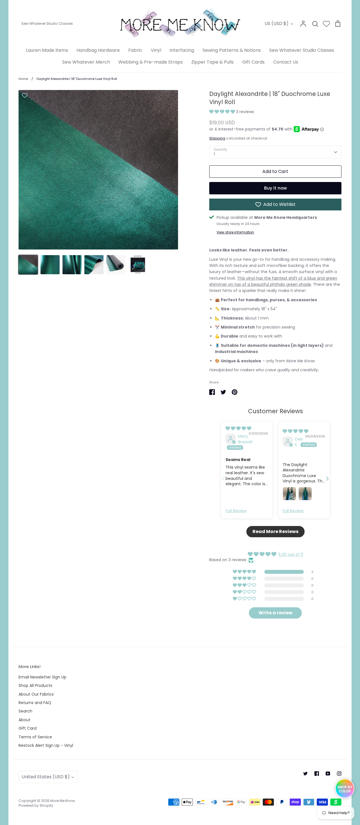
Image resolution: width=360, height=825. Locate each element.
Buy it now (275, 188)
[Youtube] (328, 773)
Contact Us (285, 62)
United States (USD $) (46, 777)
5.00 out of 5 (290, 554)
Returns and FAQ (35, 702)
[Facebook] (316, 773)
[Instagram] (339, 773)
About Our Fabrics (36, 694)
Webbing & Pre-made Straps (150, 62)
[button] (222, 111)
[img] (238, 428)
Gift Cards (253, 62)
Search (25, 711)
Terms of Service (35, 737)
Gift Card (28, 728)
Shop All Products (35, 685)
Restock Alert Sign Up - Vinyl (46, 745)
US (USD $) (277, 23)
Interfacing (182, 50)
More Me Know (62, 800)
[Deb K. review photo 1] (289, 493)
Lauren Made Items (47, 50)
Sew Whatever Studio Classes (301, 50)
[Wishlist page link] (326, 23)
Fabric (135, 50)
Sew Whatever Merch (86, 62)
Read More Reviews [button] (275, 531)
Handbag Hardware (98, 50)
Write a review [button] (275, 613)
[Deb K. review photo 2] (305, 493)
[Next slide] (327, 478)
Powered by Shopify (36, 805)
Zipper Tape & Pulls (212, 62)
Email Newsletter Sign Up (42, 677)
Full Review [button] (236, 511)
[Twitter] (305, 773)
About (24, 720)
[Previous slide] (223, 478)
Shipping (217, 138)
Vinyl (156, 50)
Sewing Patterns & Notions (231, 50)
